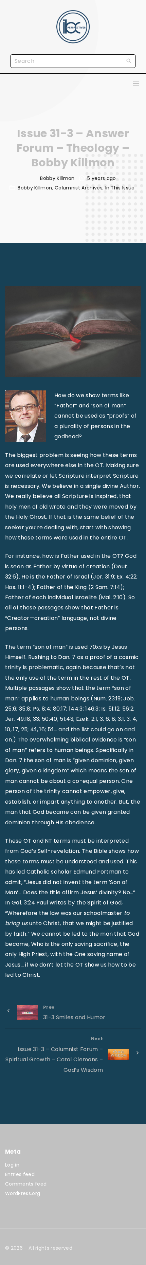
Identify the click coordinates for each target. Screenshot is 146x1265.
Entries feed (20, 1174)
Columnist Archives (79, 187)
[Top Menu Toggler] (135, 83)
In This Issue (120, 187)
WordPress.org (22, 1193)
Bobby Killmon (35, 187)
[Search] (129, 60)
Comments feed (26, 1183)
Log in (12, 1164)
